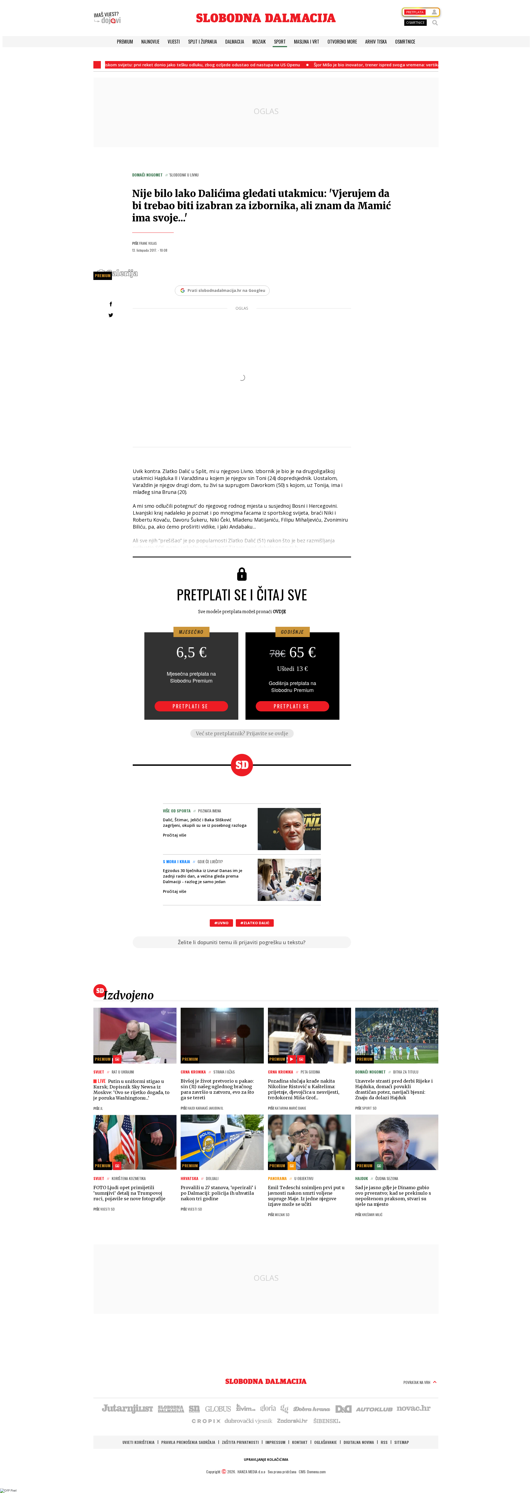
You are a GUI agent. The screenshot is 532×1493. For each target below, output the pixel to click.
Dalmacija (234, 41)
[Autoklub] (374, 1408)
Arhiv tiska (376, 41)
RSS (384, 1442)
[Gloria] (267, 1408)
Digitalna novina (359, 1442)
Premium (125, 41)
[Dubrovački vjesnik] (248, 1420)
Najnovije (150, 41)
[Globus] (218, 1408)
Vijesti (174, 41)
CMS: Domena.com (312, 1471)
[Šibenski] (326, 1420)
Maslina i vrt (306, 41)
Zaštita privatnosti (240, 1442)
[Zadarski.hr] (292, 1420)
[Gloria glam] (285, 1408)
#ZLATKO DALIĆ (254, 923)
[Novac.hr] (414, 1408)
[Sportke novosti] (194, 1408)
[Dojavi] (107, 18)
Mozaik (259, 41)
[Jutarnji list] (127, 1408)
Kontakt (300, 1442)
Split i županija (202, 41)
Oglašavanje (325, 1442)
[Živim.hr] (246, 1408)
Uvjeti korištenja (138, 1442)
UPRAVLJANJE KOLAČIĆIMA (266, 1459)
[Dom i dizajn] (343, 1408)
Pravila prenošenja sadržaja (188, 1442)
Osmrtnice (405, 41)
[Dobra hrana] (312, 1408)
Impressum (275, 1442)
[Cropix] (206, 1420)
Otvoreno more (342, 41)
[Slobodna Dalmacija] (266, 18)
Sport (280, 41)
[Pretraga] (435, 22)
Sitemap (401, 1442)
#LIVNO (221, 923)
